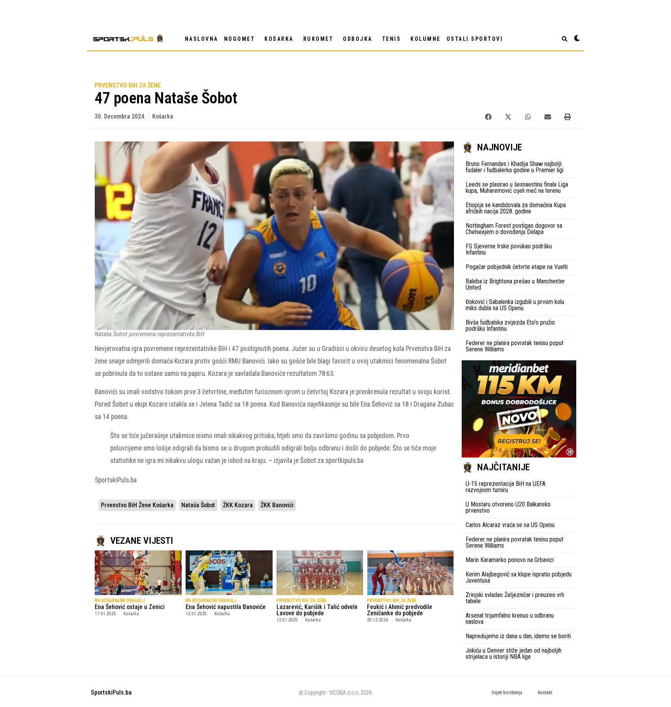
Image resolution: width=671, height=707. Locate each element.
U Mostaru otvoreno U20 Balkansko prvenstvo (508, 507)
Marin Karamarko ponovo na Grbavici (510, 560)
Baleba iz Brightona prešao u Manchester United (515, 284)
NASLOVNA (201, 39)
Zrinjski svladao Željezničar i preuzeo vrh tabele (515, 598)
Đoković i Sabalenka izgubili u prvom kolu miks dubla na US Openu (515, 305)
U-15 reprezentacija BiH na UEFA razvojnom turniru (506, 487)
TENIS (391, 39)
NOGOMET (239, 39)
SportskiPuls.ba (111, 692)
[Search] (564, 38)
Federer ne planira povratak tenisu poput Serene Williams (514, 346)
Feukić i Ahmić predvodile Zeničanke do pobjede (399, 610)
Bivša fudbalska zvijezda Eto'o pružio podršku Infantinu (510, 325)
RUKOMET (318, 39)
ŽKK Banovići (277, 505)
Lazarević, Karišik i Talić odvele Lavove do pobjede (317, 610)
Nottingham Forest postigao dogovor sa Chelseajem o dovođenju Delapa (514, 229)
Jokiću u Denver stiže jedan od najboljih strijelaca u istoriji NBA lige (513, 653)
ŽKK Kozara (238, 505)
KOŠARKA (279, 39)
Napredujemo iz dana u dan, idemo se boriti (518, 636)
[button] (488, 117)
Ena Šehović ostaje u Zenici (130, 607)
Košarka (162, 116)
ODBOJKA (357, 39)
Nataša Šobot (198, 505)
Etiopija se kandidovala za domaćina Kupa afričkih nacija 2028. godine (516, 208)
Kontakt (545, 692)
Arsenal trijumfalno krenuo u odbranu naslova (510, 618)
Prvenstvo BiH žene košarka (137, 505)
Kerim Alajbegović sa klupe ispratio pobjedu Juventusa (519, 577)
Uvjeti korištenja (507, 692)
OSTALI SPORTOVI (475, 39)
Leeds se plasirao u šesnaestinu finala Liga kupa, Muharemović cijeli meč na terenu (517, 187)
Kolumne (425, 39)
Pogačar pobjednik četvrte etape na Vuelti (517, 267)
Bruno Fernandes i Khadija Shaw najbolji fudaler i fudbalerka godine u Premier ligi (514, 167)
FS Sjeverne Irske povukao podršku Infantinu (509, 249)
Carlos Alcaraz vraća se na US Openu (510, 525)
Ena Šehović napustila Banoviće (226, 607)
